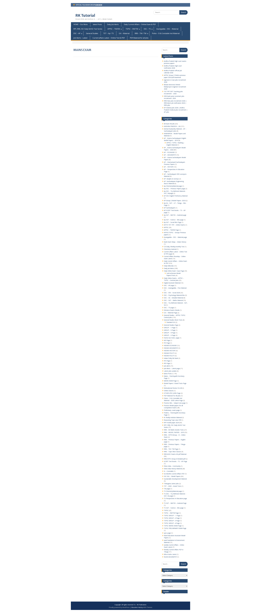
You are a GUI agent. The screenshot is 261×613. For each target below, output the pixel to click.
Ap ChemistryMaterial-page (173, 186)
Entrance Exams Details (172, 310)
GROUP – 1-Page (169, 328)
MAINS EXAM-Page (170, 381)
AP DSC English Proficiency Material (175, 196)
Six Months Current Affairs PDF (174, 474)
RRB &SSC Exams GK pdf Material (175, 454)
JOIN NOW (98, 5)
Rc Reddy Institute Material (173, 417)
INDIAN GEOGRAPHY (171, 348)
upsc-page (167, 533)
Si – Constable (168, 471)
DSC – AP (76, 33)
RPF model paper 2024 (171, 423)
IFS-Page (167, 343)
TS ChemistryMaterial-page (173, 491)
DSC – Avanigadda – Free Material (175, 288)
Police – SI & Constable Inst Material (166, 33)
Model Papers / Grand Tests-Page (175, 383)
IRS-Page (167, 363)
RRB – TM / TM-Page (171, 449)
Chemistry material (170, 249)
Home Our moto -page (171, 338)
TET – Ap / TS (108, 33)
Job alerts (167, 366)
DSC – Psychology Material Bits (174, 295)
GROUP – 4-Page (169, 333)
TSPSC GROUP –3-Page (172, 521)
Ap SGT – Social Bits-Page (172, 222)
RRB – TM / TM (140, 33)
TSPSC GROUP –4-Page (172, 523)
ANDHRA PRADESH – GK (172, 126)
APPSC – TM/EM (113, 29)
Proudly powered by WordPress (119, 607)
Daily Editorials (169, 266)
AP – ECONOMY (169, 152)
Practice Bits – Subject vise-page (174, 403)
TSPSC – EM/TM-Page (171, 513)
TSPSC (166, 510)
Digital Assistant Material (172, 283)
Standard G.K (170, 322)
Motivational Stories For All (173, 388)
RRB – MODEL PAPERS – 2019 (174, 432)
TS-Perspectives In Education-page (175, 498)
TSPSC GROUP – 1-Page (172, 515)
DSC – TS (147, 29)
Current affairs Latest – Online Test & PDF (109, 38)
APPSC (166, 227)
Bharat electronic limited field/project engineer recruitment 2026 (175, 87)
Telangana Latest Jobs (171, 484)
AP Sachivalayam (169, 208)
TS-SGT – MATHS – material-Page (175, 503)
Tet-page (167, 489)
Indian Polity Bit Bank (171, 358)
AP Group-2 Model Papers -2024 (174, 201)
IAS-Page (167, 340)
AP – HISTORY (168, 167)
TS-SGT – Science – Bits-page (174, 508)
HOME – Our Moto (81, 24)
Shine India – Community (172, 466)
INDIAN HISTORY (169, 351)
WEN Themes (147, 607)
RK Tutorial (85, 15)
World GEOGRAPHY (170, 557)
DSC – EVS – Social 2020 (172, 293)
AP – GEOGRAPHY (170, 155)
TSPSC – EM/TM (132, 29)
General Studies (92, 33)
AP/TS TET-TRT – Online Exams (174, 225)
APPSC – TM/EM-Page (171, 230)
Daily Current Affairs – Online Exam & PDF (140, 24)
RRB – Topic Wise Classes (172, 452)
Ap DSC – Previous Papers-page (174, 189)
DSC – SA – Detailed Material (173, 298)
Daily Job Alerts (113, 24)
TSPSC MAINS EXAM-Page (172, 526)
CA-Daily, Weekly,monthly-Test (174, 247)
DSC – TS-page (169, 308)
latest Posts (97, 24)
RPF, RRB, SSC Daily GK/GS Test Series (87, 29)
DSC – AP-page (169, 285)
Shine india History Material (173, 469)
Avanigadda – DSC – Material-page (175, 237)
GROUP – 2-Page (169, 335)
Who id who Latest (170, 554)
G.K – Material (124, 33)
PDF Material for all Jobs (139, 38)
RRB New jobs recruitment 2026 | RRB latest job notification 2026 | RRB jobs (175, 103)
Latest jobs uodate (170, 371)
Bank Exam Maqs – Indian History (175, 242)
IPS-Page (167, 361)
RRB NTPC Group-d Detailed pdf (174, 459)
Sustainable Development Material (175, 479)
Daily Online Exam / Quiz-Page (174, 271)
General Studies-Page (171, 325)
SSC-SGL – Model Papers (172, 476)
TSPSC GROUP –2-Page (172, 518)
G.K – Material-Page (170, 313)
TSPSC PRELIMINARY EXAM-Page (175, 528)
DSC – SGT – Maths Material (173, 300)
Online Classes (169, 391)
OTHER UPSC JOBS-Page (172, 393)
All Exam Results (169, 124)
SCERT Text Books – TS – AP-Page (175, 461)
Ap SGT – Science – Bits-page (173, 220)
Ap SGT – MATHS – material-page (175, 215)
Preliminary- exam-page (172, 410)
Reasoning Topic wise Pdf (172, 420)
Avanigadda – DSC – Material (167, 29)
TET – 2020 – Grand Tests (172, 486)
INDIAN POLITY (169, 353)
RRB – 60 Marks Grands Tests (174, 430)
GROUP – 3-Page (169, 330)
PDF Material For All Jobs (172, 396)
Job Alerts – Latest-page (172, 368)
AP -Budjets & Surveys (171, 179)
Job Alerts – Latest (80, 38)
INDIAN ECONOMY (170, 345)
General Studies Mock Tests (173, 320)
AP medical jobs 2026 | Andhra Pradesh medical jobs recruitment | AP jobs (175, 110)
